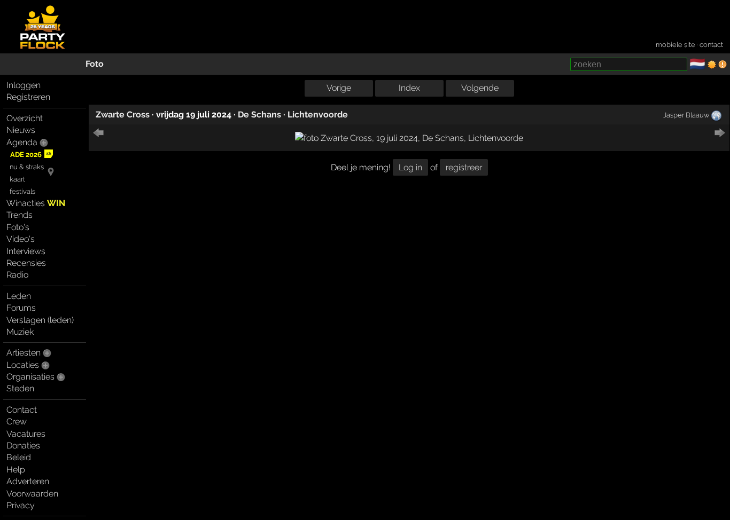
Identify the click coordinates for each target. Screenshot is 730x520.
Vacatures (25, 434)
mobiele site (675, 45)
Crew (16, 421)
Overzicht (24, 118)
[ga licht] (712, 64)
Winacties (35, 203)
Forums (21, 308)
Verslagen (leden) (40, 320)
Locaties (22, 365)
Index (409, 88)
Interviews (25, 251)
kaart (17, 179)
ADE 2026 (26, 155)
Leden (18, 296)
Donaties (23, 445)
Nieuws (20, 130)
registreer (464, 167)
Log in (410, 167)
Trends (19, 215)
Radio (17, 275)
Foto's (17, 227)
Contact (21, 410)
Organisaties (30, 377)
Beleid (18, 457)
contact (711, 45)
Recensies (26, 263)
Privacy (20, 505)
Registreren (28, 97)
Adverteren (27, 481)
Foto (95, 64)
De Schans (259, 114)
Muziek (20, 332)
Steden (20, 388)
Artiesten (23, 353)
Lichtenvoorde (318, 114)
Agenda (21, 142)
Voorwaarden (32, 494)
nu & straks (27, 167)
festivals (22, 191)
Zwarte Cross (123, 114)
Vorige (339, 88)
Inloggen (23, 85)
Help (15, 469)
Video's (20, 239)
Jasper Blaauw (686, 115)
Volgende (480, 88)
